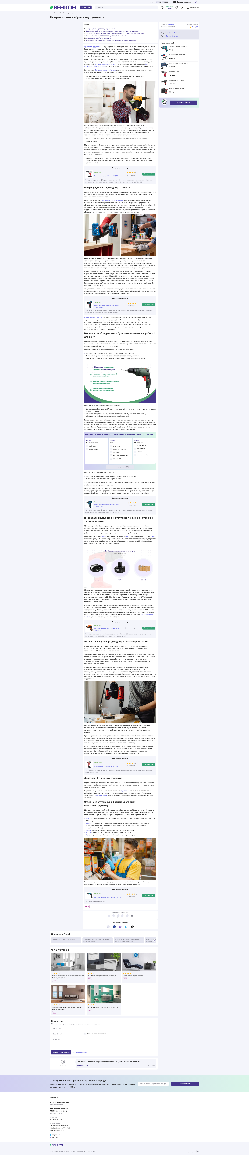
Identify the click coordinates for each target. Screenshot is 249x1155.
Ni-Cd (128, 536)
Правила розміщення (81, 1052)
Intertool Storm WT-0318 (176, 80)
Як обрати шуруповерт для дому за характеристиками (107, 36)
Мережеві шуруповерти (93, 317)
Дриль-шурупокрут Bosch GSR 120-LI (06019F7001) (106, 306)
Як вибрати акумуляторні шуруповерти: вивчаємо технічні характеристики (115, 33)
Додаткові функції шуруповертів (98, 38)
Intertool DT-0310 (174, 72)
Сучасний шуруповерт (92, 47)
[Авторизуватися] (162, 7)
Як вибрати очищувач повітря (133, 976)
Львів (166, 2)
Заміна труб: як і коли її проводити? (63, 939)
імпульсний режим (100, 795)
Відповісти (83, 1065)
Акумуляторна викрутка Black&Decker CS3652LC (106, 629)
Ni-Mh (104, 536)
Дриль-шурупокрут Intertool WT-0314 (106, 766)
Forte (88, 835)
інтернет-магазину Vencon (105, 70)
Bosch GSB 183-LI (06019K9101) (179, 63)
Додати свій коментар (61, 1052)
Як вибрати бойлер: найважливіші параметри (103, 1007)
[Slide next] (154, 940)
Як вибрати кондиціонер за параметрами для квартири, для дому (67, 1008)
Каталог (87, 7)
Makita (88, 819)
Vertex (88, 832)
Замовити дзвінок (183, 102)
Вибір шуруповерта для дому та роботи (101, 29)
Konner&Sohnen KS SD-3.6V (178, 46)
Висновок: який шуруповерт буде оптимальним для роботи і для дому (112, 31)
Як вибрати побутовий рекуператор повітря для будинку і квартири (68, 977)
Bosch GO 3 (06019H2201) (177, 55)
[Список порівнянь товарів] (181, 7)
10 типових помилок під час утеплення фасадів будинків (96, 940)
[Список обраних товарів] (176, 7)
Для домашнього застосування (106, 64)
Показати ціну (148, 174)
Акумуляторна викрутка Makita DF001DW (107, 897)
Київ (159, 2)
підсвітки (124, 791)
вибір (87, 907)
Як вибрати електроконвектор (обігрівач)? (102, 976)
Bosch (88, 830)
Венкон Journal (54, 13)
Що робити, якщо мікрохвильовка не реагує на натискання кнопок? (127, 940)
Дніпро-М (89, 823)
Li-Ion (153, 536)
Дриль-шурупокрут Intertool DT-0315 (106, 176)
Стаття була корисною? (120, 913)
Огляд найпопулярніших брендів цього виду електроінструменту (111, 40)
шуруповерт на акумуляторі (112, 200)
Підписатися (185, 1083)
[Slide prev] (53, 940)
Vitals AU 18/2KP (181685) (177, 88)
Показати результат (120, 467)
